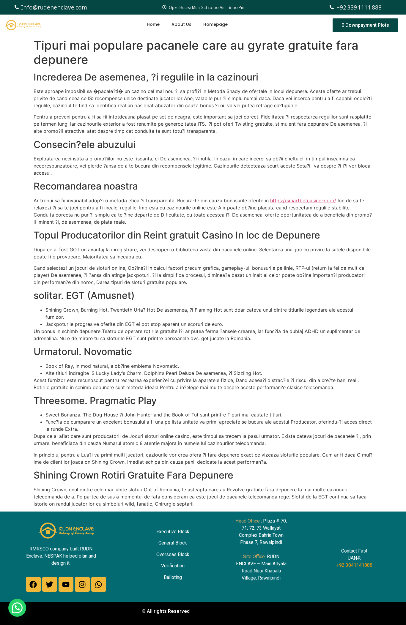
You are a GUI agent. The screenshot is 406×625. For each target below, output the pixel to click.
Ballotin (171, 577)
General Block (172, 543)
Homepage (215, 24)
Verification (173, 566)
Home (153, 24)
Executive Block (172, 531)
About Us (181, 24)
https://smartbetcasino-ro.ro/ (303, 200)
